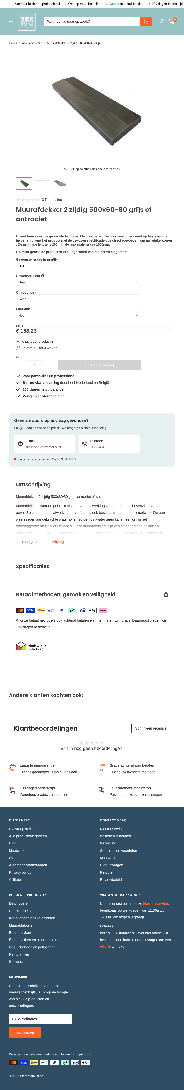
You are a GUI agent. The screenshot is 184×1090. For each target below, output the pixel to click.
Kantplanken (19, 954)
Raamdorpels (20, 911)
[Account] (162, 21)
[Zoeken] (146, 21)
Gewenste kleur (47, 276)
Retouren (107, 872)
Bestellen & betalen (115, 836)
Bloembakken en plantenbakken (34, 940)
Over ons (16, 858)
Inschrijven (25, 1032)
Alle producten (32, 43)
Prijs (19, 326)
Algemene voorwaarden (28, 865)
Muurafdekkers (21, 925)
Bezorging (108, 843)
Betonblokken (20, 932)
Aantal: (22, 357)
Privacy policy (20, 872)
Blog (12, 843)
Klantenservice (112, 829)
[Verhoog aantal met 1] (49, 365)
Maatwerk (16, 851)
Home (13, 43)
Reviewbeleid (111, 879)
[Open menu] (11, 21)
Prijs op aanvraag (99, 365)
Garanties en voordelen (118, 851)
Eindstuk (23, 309)
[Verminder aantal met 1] (21, 365)
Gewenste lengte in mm (57, 259)
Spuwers (16, 961)
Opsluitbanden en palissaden (32, 947)
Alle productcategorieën (28, 836)
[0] (171, 21)
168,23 (28, 331)
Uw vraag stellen (22, 829)
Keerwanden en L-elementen (32, 918)
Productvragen (111, 865)
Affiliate (15, 879)
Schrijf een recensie (151, 728)
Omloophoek (26, 292)
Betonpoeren (19, 903)
